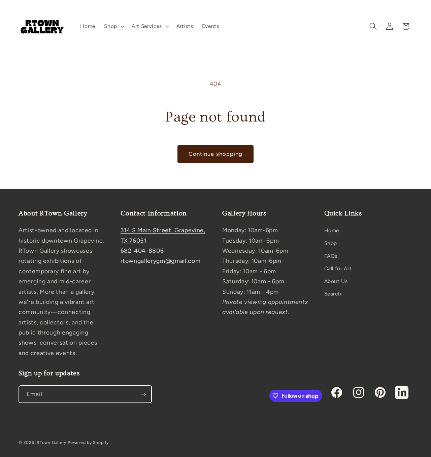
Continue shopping (216, 153)
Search (332, 293)
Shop (330, 243)
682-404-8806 (142, 250)
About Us (336, 281)
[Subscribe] (143, 394)
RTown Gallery (51, 442)
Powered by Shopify (88, 442)
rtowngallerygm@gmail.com (161, 260)
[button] (113, 26)
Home (331, 230)
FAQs (331, 256)
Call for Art (338, 268)
